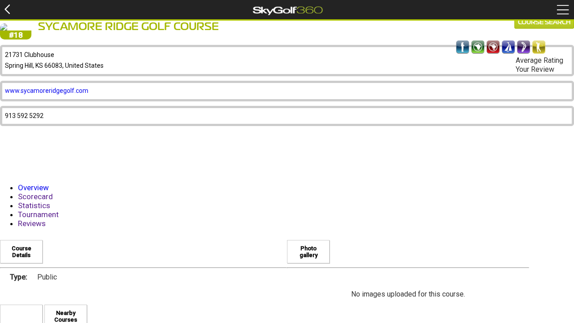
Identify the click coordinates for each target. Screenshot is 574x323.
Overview (33, 187)
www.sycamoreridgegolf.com (46, 90)
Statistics (34, 205)
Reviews (32, 223)
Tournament (38, 214)
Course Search (544, 22)
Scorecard (35, 196)
